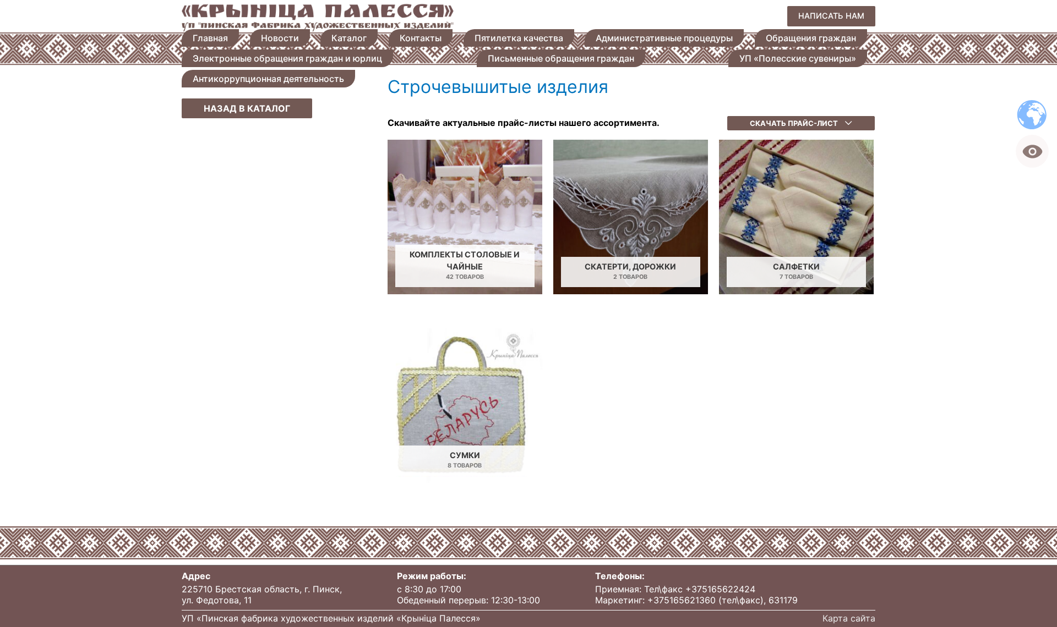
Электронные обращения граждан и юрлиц (287, 58)
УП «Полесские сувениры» (797, 58)
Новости (280, 37)
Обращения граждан (811, 37)
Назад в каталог (247, 108)
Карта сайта (848, 618)
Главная (210, 37)
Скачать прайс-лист (795, 123)
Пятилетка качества (519, 37)
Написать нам (831, 15)
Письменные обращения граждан (561, 58)
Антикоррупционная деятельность (268, 78)
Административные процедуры (664, 37)
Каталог (349, 37)
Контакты (421, 37)
